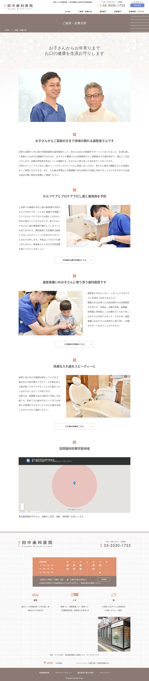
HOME (67, 11)
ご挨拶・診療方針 (85, 11)
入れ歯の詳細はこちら (74, 426)
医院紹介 (103, 11)
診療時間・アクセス (136, 11)
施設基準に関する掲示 (86, 672)
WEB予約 (137, 5)
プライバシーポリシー (63, 672)
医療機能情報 (44, 672)
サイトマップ (105, 672)
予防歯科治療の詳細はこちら (74, 260)
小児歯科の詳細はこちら (74, 344)
